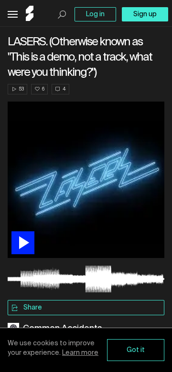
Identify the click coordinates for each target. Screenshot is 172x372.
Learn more (80, 353)
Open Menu (13, 14)
